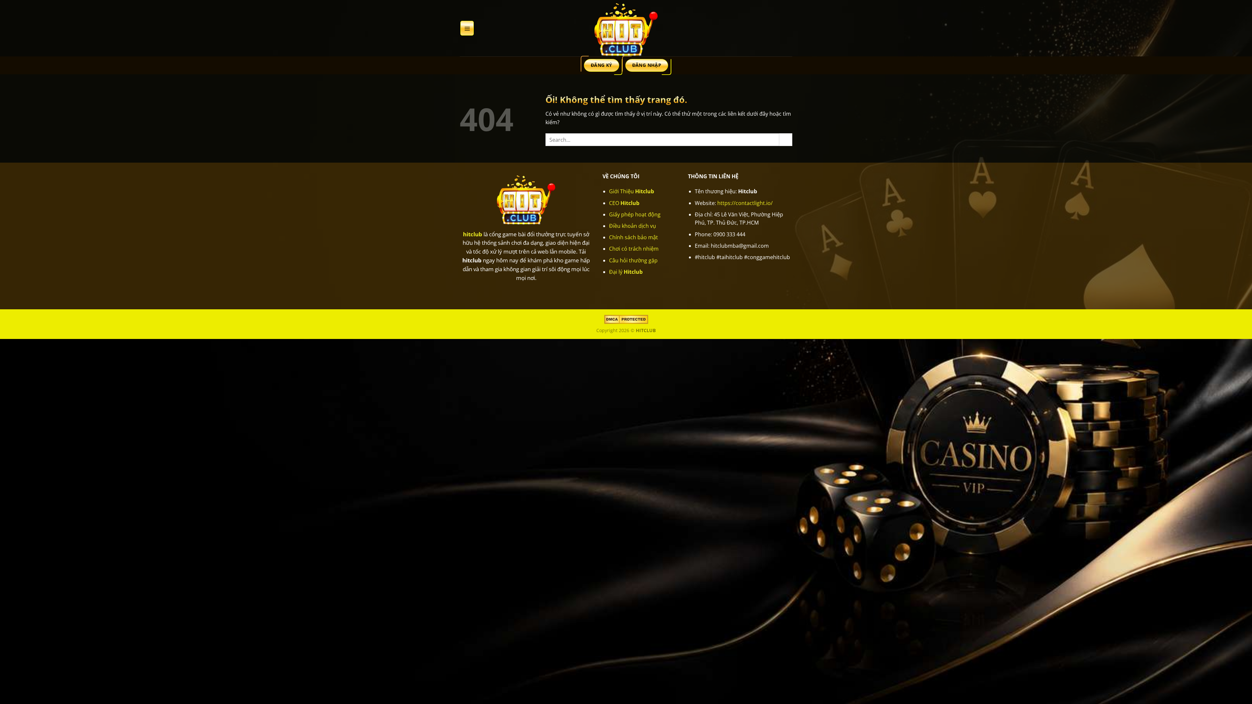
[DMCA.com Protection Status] (626, 319)
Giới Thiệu (631, 191)
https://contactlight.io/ (745, 203)
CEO (624, 203)
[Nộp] (785, 139)
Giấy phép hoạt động (635, 214)
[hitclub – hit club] (626, 28)
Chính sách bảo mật (633, 237)
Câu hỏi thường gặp (633, 260)
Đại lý (626, 271)
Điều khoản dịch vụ (632, 225)
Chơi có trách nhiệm (634, 248)
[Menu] (467, 28)
